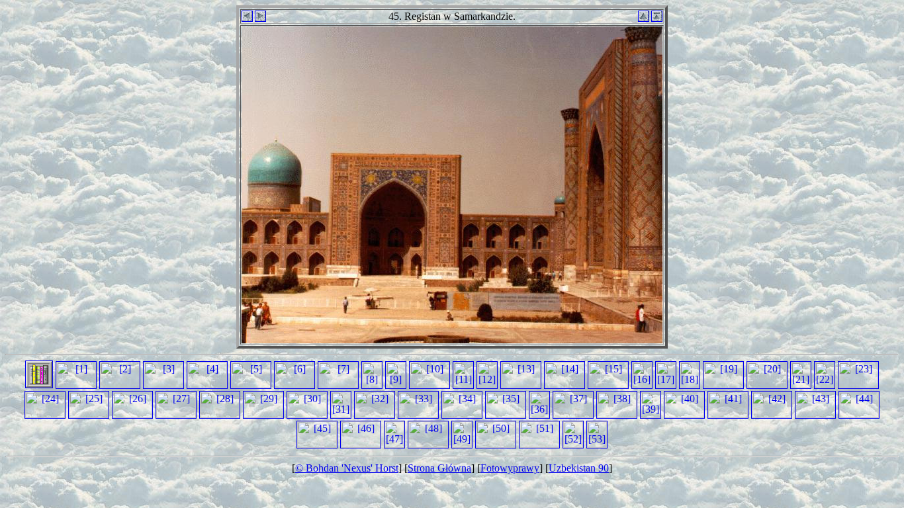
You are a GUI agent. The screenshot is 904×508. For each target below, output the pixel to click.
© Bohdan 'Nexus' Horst (346, 468)
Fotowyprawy (509, 468)
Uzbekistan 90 (579, 468)
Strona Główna (439, 468)
